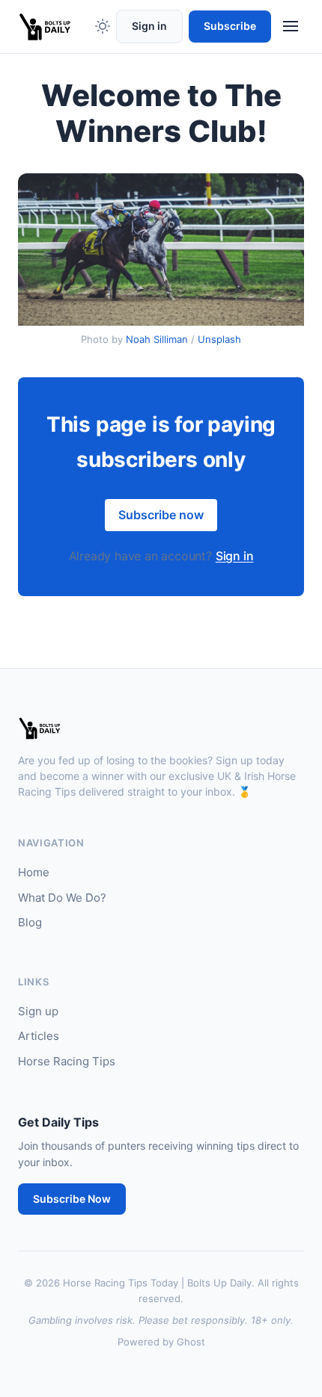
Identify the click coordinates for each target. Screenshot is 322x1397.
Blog (30, 922)
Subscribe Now (72, 1198)
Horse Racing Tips (66, 1061)
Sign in (149, 25)
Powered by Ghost (161, 1342)
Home (33, 872)
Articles (38, 1036)
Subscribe (230, 25)
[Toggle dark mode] (102, 26)
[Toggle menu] (290, 26)
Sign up (38, 1011)
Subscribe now (161, 514)
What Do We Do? (62, 897)
